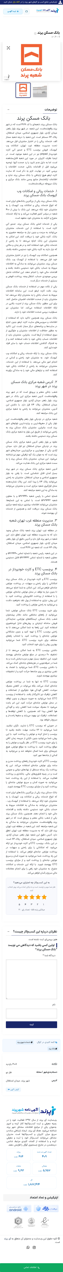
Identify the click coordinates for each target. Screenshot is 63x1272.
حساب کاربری (27, 11)
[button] (31, 110)
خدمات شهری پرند (23, 1042)
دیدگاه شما (49, 955)
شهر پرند (20, 129)
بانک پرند (52, 1048)
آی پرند (7, 1239)
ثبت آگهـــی (11, 11)
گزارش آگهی (14, 1089)
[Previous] (8, 61)
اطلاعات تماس (30, 1267)
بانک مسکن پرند (48, 32)
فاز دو (54, 36)
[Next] (54, 61)
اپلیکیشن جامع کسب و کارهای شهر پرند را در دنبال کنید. (30, 2)
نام (53, 1004)
